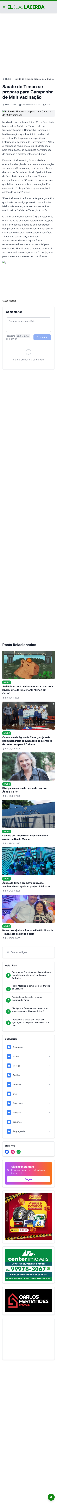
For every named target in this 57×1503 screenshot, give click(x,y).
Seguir (28, 1179)
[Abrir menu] (3, 7)
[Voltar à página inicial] (51, 1497)
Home (8, 79)
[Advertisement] (28, 43)
